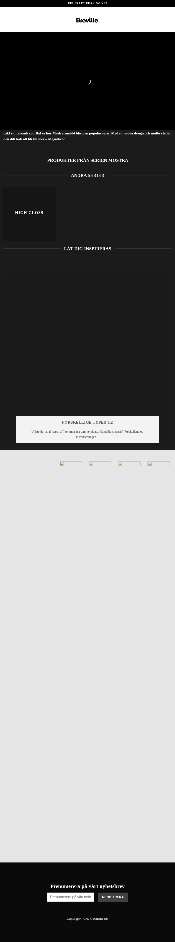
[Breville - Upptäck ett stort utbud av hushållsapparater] (87, 20)
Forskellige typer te (87, 422)
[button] (6, 19)
